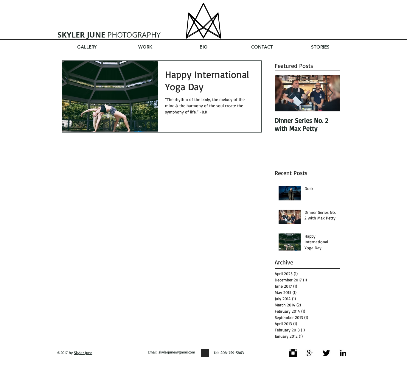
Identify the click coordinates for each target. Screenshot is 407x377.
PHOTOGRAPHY (109, 35)
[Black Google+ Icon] (309, 353)
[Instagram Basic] (293, 353)
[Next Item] (330, 93)
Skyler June (83, 352)
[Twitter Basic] (326, 353)
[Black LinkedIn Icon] (343, 353)
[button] (145, 47)
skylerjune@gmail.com (177, 352)
